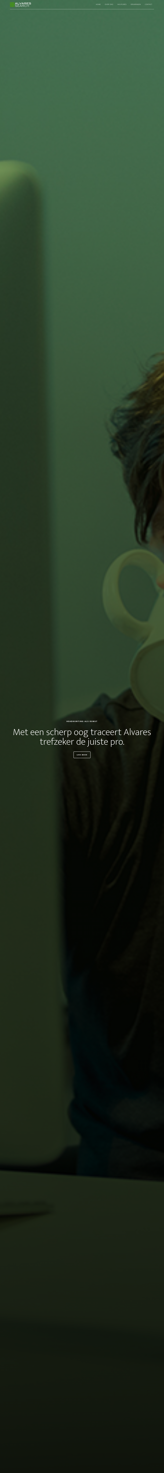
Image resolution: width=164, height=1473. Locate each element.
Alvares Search (31, 4)
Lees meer (82, 754)
